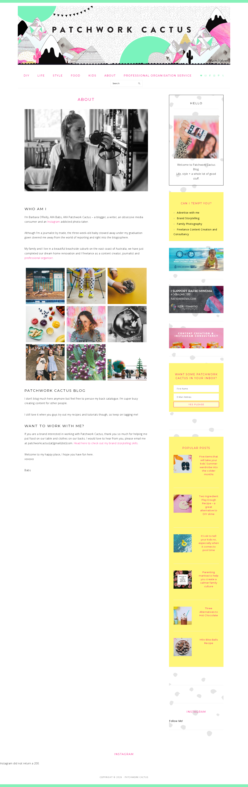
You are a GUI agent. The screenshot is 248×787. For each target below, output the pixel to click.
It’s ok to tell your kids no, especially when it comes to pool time (209, 542)
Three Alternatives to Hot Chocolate (208, 612)
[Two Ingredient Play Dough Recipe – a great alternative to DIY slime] (183, 504)
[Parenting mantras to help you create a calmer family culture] (183, 580)
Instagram (53, 221)
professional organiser (39, 258)
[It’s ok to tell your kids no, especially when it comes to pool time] (183, 544)
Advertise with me (188, 212)
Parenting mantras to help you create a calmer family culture (209, 579)
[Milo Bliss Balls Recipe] (183, 647)
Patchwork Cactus (124, 35)
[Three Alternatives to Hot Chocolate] (183, 616)
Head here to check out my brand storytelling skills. (106, 443)
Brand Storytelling (188, 218)
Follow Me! (176, 721)
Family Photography (189, 224)
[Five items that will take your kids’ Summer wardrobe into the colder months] (183, 464)
